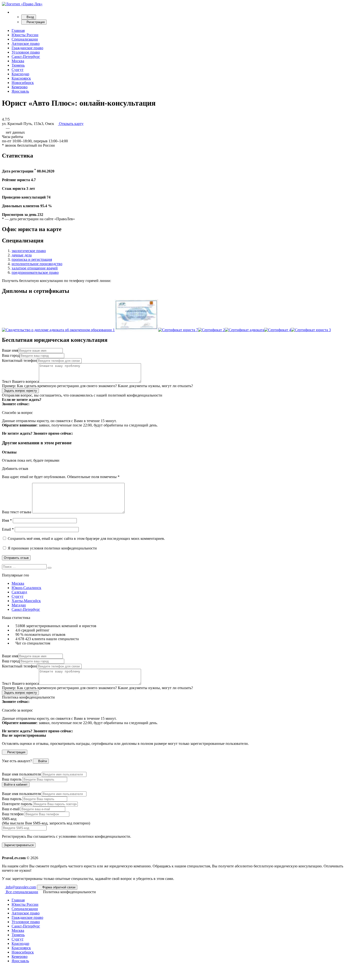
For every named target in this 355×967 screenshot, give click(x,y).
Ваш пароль (11, 779)
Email (8, 529)
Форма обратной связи (58, 887)
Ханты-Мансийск (26, 601)
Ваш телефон (13, 814)
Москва (18, 61)
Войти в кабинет (16, 784)
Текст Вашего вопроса (20, 381)
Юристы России (25, 35)
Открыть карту (71, 124)
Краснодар (20, 74)
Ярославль (20, 91)
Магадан (19, 605)
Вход (30, 17)
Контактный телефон (19, 360)
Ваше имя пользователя (21, 774)
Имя (7, 520)
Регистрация (35, 22)
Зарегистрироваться (19, 845)
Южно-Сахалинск (26, 588)
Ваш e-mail (11, 809)
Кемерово (20, 87)
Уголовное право (26, 52)
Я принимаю (52, 548)
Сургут (17, 70)
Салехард (19, 592)
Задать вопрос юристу (20, 390)
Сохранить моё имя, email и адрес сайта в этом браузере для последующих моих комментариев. (86, 538)
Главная (18, 30)
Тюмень (18, 65)
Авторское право (26, 43)
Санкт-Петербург (26, 57)
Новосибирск (23, 83)
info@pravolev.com (20, 887)
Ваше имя (10, 350)
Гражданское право (27, 48)
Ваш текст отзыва (16, 512)
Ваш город (11, 355)
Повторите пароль (17, 804)
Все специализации (21, 892)
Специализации (25, 39)
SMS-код (46, 821)
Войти (42, 761)
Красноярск (21, 78)
